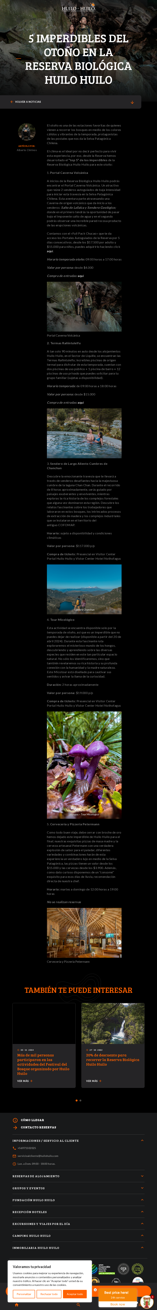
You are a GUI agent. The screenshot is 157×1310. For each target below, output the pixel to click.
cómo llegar (28, 1120)
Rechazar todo (49, 1294)
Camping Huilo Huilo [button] (31, 1236)
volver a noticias (25, 102)
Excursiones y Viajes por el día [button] (41, 1224)
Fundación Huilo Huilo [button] (33, 1200)
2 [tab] (80, 1100)
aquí (50, 251)
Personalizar (24, 1294)
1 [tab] (77, 1100)
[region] (50, 1281)
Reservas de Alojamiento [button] (36, 1176)
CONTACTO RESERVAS (34, 1127)
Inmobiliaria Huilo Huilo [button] (35, 1248)
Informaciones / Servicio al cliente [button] (45, 1140)
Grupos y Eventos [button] (28, 1188)
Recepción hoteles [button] (29, 1212)
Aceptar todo (75, 1294)
